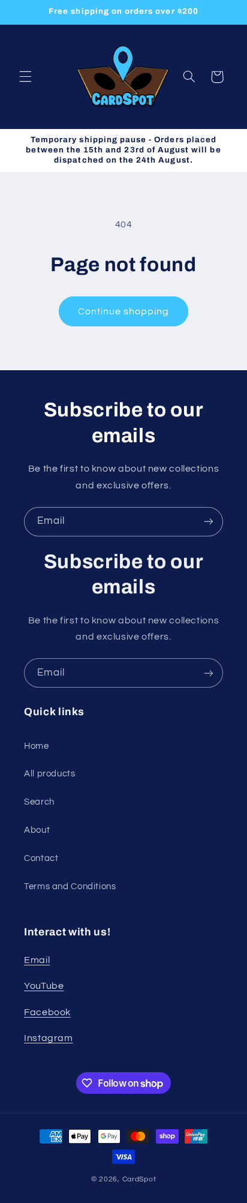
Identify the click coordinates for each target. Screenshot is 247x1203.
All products (50, 773)
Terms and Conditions (70, 886)
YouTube (44, 986)
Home (36, 746)
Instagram (48, 1038)
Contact (41, 858)
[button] (25, 77)
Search (39, 801)
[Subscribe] (208, 521)
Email (37, 960)
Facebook (47, 1012)
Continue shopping (124, 311)
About (37, 830)
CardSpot (139, 1179)
